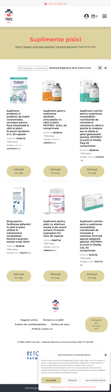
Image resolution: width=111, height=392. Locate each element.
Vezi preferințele (96, 380)
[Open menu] (104, 16)
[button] (105, 355)
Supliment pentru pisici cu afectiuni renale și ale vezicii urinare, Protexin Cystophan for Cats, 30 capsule (54, 228)
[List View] (105, 68)
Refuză (72, 380)
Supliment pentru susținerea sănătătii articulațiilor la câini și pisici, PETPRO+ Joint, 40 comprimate (55, 119)
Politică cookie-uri (58, 387)
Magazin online (29, 320)
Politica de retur (60, 324)
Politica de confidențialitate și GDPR (81, 387)
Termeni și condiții (53, 320)
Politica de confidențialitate (30, 324)
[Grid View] (100, 68)
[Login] (86, 16)
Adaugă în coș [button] (19, 171)
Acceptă (51, 380)
